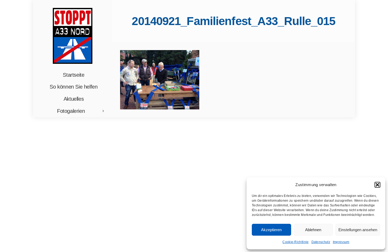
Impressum (341, 242)
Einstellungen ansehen (357, 229)
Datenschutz (320, 242)
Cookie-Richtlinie (295, 242)
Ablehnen (313, 229)
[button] (377, 184)
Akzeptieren (271, 229)
